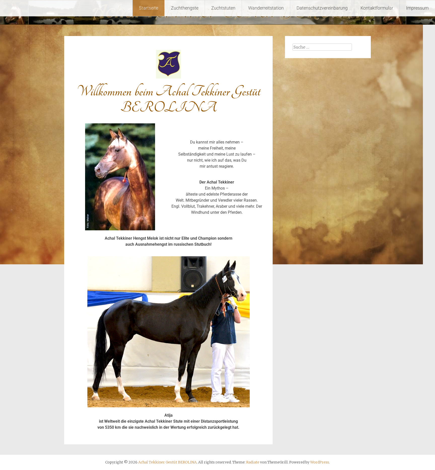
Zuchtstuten (223, 8)
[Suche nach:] (322, 47)
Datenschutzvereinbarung (322, 8)
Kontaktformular (376, 8)
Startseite (148, 8)
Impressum (417, 8)
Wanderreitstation (266, 8)
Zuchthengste (184, 8)
